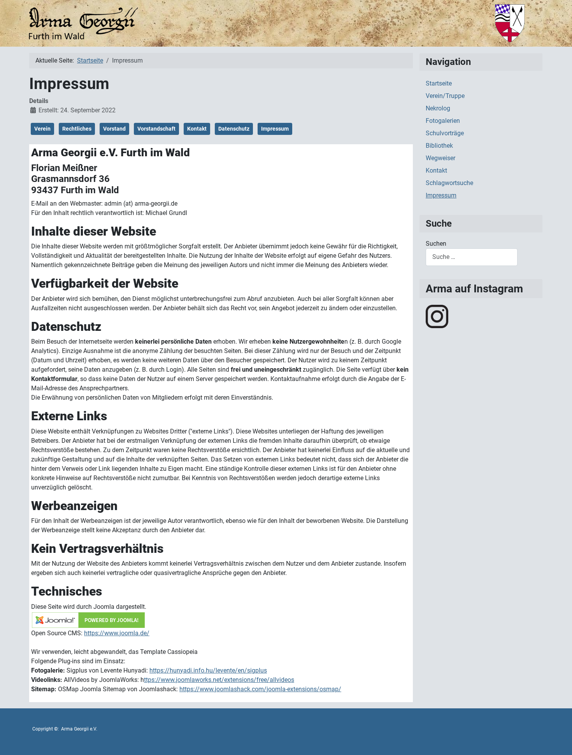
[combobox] (472, 257)
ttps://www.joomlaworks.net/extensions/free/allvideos (219, 679)
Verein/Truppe (445, 96)
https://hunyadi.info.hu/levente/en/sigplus (208, 670)
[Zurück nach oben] (558, 740)
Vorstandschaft (156, 129)
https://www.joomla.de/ (116, 633)
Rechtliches (76, 129)
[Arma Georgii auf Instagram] (437, 316)
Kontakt (197, 129)
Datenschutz (233, 129)
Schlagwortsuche (449, 183)
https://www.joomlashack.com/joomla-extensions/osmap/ (260, 689)
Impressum (275, 129)
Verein (42, 129)
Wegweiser (440, 158)
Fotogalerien (443, 120)
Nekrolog (438, 108)
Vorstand (114, 129)
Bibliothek (439, 145)
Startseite (439, 83)
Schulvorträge (445, 133)
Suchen (436, 243)
